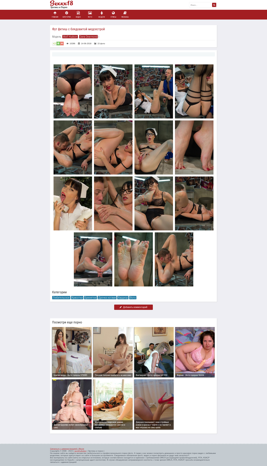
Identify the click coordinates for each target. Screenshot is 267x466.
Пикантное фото (64, 5)
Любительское (61, 297)
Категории (67, 17)
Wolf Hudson (70, 36)
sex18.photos (80, 451)
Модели (101, 17)
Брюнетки (90, 297)
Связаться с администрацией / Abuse (67, 449)
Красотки (77, 297)
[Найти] (214, 5)
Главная (55, 17)
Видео (78, 17)
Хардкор (123, 297)
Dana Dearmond (88, 36)
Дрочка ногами (107, 297)
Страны (113, 17)
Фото (90, 17)
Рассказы (125, 17)
